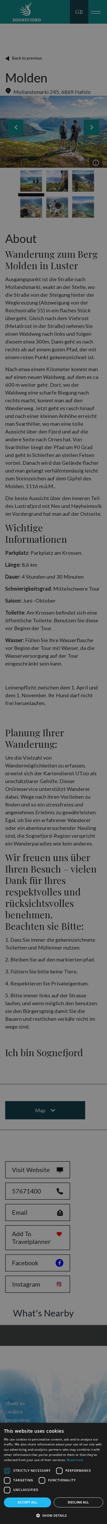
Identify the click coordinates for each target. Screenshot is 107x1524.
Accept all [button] (27, 1502)
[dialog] (53, 1473)
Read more (75, 1460)
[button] (53, 1515)
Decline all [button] (78, 1502)
